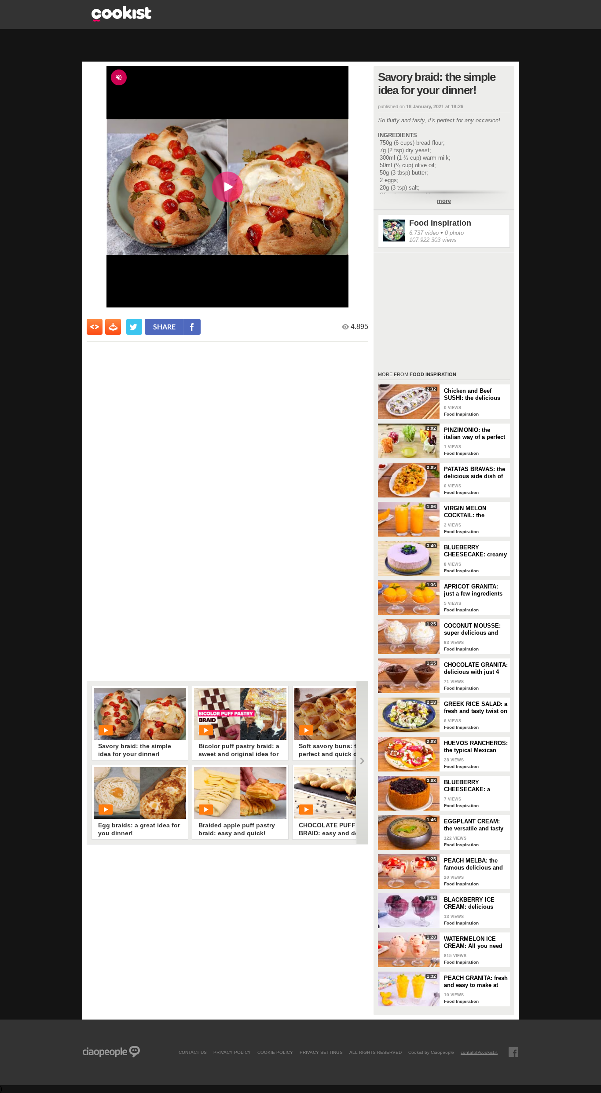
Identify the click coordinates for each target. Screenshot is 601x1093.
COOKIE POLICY (275, 1052)
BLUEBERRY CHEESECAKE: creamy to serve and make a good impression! (475, 551)
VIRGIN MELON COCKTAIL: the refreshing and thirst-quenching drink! (472, 512)
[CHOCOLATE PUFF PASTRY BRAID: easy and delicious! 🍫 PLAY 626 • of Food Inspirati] (340, 793)
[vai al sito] (121, 19)
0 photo (454, 233)
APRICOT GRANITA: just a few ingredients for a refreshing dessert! (473, 590)
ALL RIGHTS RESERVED (375, 1052)
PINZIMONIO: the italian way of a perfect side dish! (474, 434)
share (164, 326)
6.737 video (424, 233)
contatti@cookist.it (479, 1052)
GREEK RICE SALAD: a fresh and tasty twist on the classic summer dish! (475, 708)
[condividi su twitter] (134, 327)
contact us (193, 1052)
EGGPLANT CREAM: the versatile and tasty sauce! (473, 825)
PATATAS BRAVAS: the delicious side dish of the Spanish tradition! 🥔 (474, 473)
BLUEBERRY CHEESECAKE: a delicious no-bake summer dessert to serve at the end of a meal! (471, 786)
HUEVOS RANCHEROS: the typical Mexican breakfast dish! (476, 747)
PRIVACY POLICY (232, 1052)
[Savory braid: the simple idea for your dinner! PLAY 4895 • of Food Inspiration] (140, 714)
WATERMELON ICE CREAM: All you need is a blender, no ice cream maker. (473, 943)
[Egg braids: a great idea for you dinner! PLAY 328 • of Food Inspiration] (140, 793)
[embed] (95, 327)
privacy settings (321, 1052)
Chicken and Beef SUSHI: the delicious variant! (472, 394)
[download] (113, 327)
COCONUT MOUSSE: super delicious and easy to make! (472, 629)
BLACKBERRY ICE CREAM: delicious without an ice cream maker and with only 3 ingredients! (474, 903)
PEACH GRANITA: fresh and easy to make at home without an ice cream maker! (476, 982)
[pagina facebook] (513, 1052)
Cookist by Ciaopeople (431, 1052)
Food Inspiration (440, 223)
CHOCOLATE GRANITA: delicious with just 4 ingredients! (476, 669)
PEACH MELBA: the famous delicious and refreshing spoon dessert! (473, 864)
